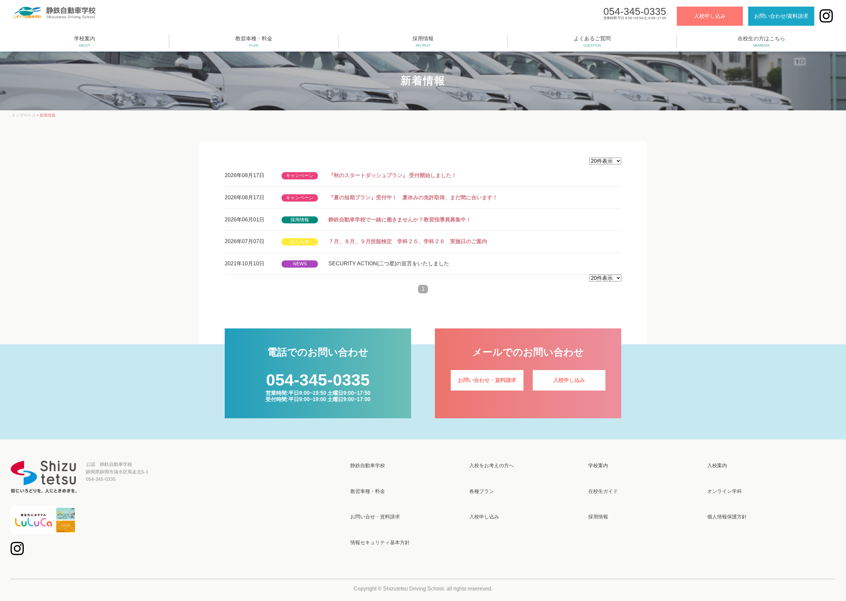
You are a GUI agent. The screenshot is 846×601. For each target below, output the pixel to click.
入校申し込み (710, 16)
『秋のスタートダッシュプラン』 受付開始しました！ (392, 175)
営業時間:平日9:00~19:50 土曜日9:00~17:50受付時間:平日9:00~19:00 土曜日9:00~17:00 (318, 391)
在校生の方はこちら (761, 41)
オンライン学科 (724, 491)
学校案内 (84, 41)
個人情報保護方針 (727, 516)
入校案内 (717, 465)
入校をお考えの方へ (491, 465)
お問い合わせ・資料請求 (487, 380)
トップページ (23, 115)
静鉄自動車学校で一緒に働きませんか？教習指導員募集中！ (399, 219)
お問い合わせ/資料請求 (781, 16)
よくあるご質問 (592, 41)
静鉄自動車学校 (367, 465)
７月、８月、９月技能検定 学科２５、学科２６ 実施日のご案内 (407, 241)
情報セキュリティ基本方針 (380, 542)
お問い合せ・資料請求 (375, 516)
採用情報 (423, 41)
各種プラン (481, 491)
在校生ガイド (603, 491)
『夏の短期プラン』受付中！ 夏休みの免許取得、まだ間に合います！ (413, 197)
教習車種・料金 (253, 41)
